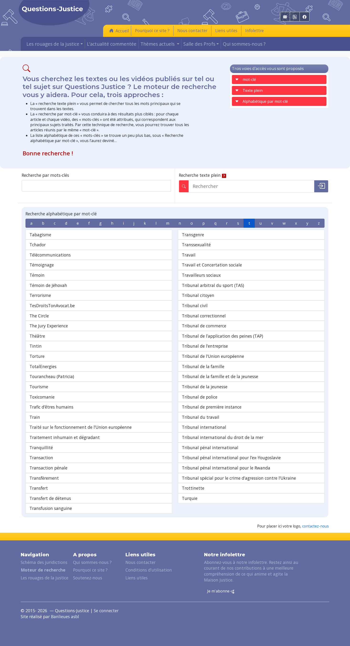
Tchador (38, 244)
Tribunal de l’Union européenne (213, 356)
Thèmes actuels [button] (158, 44)
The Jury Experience (49, 326)
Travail (188, 255)
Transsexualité (196, 244)
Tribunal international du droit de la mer (222, 437)
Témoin (37, 275)
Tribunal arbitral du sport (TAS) (213, 285)
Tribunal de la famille (203, 366)
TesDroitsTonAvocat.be (52, 305)
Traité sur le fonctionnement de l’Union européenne (81, 427)
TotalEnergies (43, 366)
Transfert (39, 488)
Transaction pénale (48, 468)
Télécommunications (50, 255)
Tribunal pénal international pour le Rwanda (226, 468)
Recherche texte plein (200, 175)
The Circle (39, 316)
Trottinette (193, 488)
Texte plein (253, 90)
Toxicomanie (42, 397)
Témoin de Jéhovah (48, 285)
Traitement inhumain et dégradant (65, 437)
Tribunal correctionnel (204, 316)
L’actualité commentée (111, 44)
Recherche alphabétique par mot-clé (61, 214)
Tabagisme (40, 234)
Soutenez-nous (87, 578)
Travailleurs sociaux (201, 275)
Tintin (36, 346)
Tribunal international (204, 427)
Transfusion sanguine (51, 508)
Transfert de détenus (50, 498)
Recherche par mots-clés (45, 175)
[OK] (321, 186)
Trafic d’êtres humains (51, 407)
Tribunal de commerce (204, 326)
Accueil (122, 31)
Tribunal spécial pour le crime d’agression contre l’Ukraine (239, 478)
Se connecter (106, 610)
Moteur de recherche (43, 570)
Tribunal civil (195, 305)
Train (35, 417)
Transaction (41, 457)
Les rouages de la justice (44, 578)
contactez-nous (315, 526)
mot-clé (249, 79)
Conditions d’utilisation (148, 570)
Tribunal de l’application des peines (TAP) (222, 336)
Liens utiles (226, 30)
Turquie (189, 498)
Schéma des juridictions (44, 562)
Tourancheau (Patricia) (52, 376)
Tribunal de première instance (211, 407)
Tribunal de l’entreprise (205, 346)
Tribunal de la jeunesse (204, 387)
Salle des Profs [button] (199, 44)
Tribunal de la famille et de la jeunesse (220, 376)
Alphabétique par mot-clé (265, 101)
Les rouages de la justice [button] (52, 44)
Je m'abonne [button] (218, 591)
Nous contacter (192, 30)
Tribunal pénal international (210, 447)
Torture (37, 356)
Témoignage (42, 265)
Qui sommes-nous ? (244, 44)
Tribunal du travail (200, 417)
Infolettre (254, 30)
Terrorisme (40, 295)
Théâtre (37, 336)
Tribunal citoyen (198, 295)
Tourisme (39, 387)
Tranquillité (41, 447)
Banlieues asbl (65, 616)
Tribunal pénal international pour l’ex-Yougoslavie (231, 457)
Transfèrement (44, 478)
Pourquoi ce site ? (152, 30)
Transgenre (193, 234)
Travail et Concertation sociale (212, 265)
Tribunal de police (199, 397)
